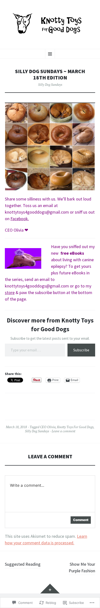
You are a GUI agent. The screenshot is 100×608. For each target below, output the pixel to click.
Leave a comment (63, 431)
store (10, 292)
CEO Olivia (48, 427)
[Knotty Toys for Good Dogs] (50, 24)
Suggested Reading (23, 564)
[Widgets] (50, 588)
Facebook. (19, 218)
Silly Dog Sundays (50, 84)
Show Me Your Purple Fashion (82, 567)
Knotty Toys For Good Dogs (75, 427)
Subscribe (81, 349)
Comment (80, 520)
